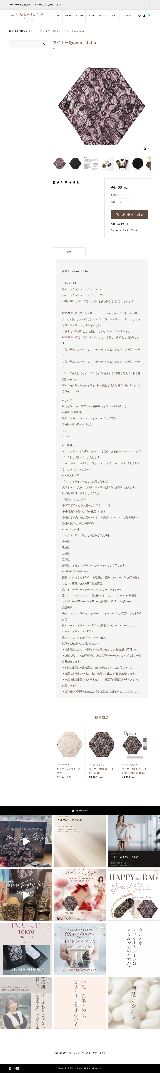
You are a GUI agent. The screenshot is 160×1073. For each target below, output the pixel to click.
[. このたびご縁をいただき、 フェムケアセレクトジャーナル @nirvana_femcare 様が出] (80, 895)
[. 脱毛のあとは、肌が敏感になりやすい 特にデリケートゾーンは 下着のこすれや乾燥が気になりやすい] (80, 1003)
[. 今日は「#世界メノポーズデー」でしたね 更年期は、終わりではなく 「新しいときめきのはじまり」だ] (26, 1003)
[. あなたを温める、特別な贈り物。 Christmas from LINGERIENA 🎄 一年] (80, 949)
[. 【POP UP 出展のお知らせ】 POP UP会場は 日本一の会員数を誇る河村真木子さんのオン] (26, 949)
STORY (79, 15)
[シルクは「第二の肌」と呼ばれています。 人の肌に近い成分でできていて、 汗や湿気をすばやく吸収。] (80, 841)
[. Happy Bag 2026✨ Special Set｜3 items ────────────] (134, 895)
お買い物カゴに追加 (131, 214)
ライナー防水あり (131, 230)
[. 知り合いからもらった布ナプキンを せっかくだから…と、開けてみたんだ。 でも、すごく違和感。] (26, 841)
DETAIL (91, 15)
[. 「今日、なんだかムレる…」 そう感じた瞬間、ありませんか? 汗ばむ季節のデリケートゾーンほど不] (134, 841)
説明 (69, 251)
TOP (56, 15)
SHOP (68, 15)
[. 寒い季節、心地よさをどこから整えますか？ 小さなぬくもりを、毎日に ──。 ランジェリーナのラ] (134, 949)
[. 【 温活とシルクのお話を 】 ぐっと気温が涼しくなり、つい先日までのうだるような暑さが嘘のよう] (134, 1003)
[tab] (69, 251)
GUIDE (102, 15)
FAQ (114, 15)
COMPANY (127, 15)
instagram (82, 810)
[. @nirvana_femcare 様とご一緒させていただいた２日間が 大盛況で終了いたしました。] (26, 895)
